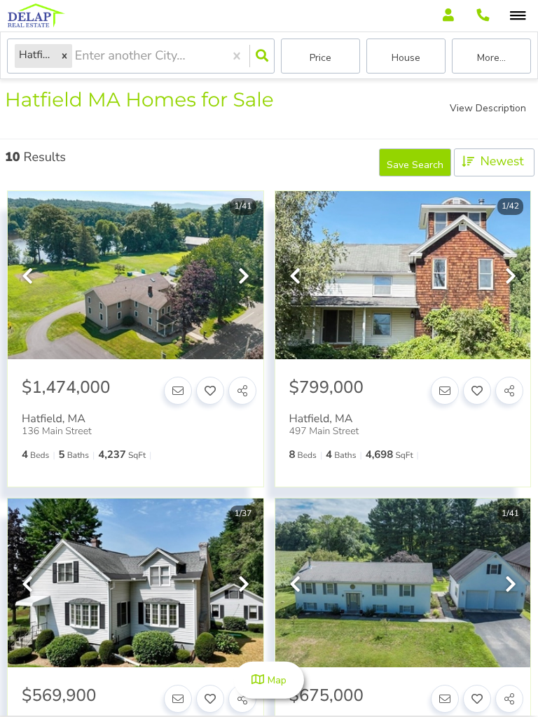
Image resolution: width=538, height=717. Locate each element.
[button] (64, 56)
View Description (488, 108)
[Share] (242, 391)
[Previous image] (27, 277)
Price (320, 57)
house (406, 57)
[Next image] (243, 277)
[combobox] (76, 56)
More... (491, 57)
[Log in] (448, 16)
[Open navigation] (518, 16)
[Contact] (178, 391)
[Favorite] (210, 391)
